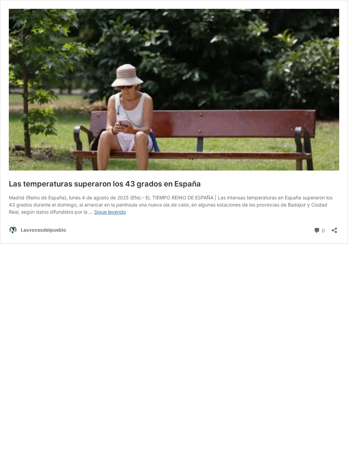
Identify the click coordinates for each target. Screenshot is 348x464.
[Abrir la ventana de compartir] (334, 228)
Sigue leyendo (110, 212)
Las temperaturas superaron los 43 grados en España (106, 183)
